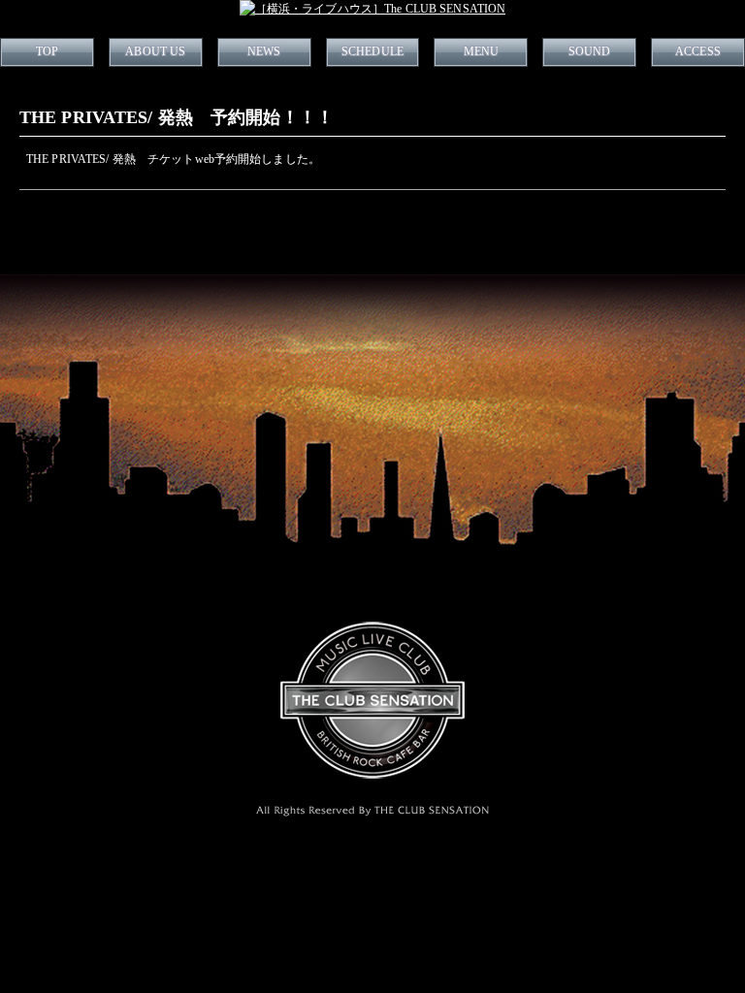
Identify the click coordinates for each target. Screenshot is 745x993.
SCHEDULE (372, 51)
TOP (47, 51)
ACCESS (698, 51)
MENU (481, 51)
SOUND (589, 51)
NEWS (263, 51)
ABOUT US (155, 51)
